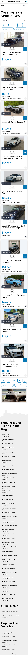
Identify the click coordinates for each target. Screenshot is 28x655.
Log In (20, 5)
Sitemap (14, 653)
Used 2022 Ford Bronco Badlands (11, 261)
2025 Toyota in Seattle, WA (8, 453)
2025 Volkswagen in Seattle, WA (9, 474)
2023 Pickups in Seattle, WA (8, 565)
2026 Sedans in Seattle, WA (8, 539)
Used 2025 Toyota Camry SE (13, 122)
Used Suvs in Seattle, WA (8, 632)
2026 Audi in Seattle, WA (7, 599)
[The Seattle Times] (14, 2)
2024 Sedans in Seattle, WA (8, 457)
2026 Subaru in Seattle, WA (8, 595)
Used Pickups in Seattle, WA (8, 645)
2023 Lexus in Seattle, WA (8, 478)
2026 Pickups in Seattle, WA (8, 582)
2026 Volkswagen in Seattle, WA (9, 586)
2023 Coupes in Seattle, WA (8, 590)
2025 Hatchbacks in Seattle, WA (9, 547)
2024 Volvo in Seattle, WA (8, 543)
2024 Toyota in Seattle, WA (8, 448)
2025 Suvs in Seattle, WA (8, 435)
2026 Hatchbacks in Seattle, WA (9, 573)
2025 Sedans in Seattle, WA (8, 487)
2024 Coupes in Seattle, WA (8, 577)
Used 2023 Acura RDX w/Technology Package (11, 365)
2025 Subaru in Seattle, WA (8, 483)
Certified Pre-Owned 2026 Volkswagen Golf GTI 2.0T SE (14, 157)
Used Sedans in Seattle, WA (8, 637)
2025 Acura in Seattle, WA (8, 530)
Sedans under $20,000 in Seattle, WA (10, 616)
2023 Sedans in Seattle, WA (8, 513)
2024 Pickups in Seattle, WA (8, 521)
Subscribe (25, 5)
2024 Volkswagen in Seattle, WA (9, 526)
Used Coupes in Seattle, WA (8, 650)
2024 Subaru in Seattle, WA (8, 504)
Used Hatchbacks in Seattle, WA (9, 641)
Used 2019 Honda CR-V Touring (11, 330)
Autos (2, 5)
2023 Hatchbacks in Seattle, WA (9, 517)
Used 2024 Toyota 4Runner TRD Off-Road (12, 88)
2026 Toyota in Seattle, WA (8, 465)
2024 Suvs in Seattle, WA (8, 440)
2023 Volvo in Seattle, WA (8, 534)
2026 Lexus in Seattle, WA (8, 552)
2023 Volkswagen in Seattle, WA (9, 509)
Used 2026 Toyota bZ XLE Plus (12, 192)
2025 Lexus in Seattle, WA (8, 496)
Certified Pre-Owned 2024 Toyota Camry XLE (12, 53)
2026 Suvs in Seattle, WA (8, 461)
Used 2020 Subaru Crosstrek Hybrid (13, 296)
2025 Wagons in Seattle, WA (8, 569)
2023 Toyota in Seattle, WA (8, 491)
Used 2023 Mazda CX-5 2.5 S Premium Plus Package (13, 227)
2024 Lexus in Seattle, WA (8, 470)
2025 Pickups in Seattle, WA (8, 560)
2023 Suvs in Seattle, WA (8, 444)
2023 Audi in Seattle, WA (7, 500)
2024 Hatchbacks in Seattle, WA (9, 556)
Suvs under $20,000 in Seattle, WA (10, 612)
